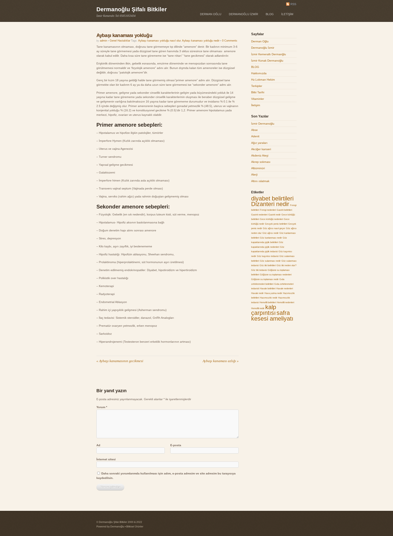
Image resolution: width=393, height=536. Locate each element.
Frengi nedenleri (268, 210)
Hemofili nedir (257, 308)
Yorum (101, 407)
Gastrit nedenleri (259, 214)
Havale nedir (257, 293)
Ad (98, 445)
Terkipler (256, 86)
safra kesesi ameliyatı (272, 315)
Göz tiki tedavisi (259, 270)
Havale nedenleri (284, 288)
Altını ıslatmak (260, 181)
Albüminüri (258, 168)
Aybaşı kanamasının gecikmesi (119, 361)
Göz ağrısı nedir (270, 233)
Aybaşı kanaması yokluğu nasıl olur (159, 40)
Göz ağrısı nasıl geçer (274, 228)
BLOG (270, 14)
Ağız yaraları (259, 142)
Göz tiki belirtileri (268, 265)
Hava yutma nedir (273, 293)
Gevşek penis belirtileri (276, 224)
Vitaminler (257, 98)
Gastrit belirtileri (284, 210)
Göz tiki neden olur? (286, 265)
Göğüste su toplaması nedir (265, 279)
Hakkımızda (259, 73)
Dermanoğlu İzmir (243, 14)
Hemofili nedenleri (285, 302)
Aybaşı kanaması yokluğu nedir (200, 40)
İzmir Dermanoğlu (262, 123)
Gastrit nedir (274, 214)
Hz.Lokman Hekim (263, 79)
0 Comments (229, 40)
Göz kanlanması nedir (271, 237)
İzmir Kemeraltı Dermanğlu (268, 54)
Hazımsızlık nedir (268, 297)
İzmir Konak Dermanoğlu (267, 60)
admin (103, 40)
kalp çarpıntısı (263, 310)
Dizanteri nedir (270, 203)
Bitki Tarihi (257, 92)
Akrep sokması (260, 161)
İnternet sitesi (106, 459)
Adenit (255, 136)
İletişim (287, 14)
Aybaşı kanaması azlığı (221, 361)
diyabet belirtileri (272, 198)
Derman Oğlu (210, 14)
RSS (293, 4)
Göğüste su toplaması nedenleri (275, 274)
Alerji (254, 174)
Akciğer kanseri (261, 149)
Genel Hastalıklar (120, 40)
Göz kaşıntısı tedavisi (268, 256)
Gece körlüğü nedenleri (271, 219)
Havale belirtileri (268, 288)
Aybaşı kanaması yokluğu (124, 35)
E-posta (175, 445)
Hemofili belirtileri (268, 302)
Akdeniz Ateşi (259, 155)
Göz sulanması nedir (270, 261)
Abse (254, 130)
